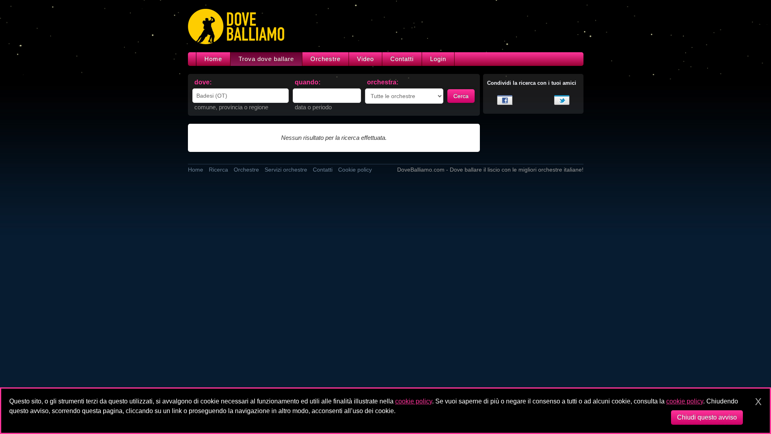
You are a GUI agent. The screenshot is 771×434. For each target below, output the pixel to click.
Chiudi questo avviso (707, 417)
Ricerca (218, 169)
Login (438, 58)
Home (213, 58)
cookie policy (413, 401)
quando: (307, 82)
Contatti (402, 58)
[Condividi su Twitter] (561, 100)
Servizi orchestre (286, 169)
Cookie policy (355, 169)
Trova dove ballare (266, 58)
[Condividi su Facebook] (504, 100)
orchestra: (382, 82)
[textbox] (240, 95)
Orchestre (325, 58)
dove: (203, 82)
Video (365, 58)
